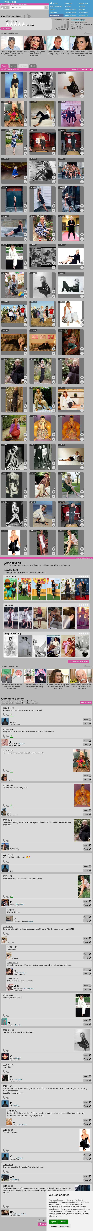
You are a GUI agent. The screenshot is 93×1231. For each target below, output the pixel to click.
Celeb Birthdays (71, 12)
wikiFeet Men (54, 15)
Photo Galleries (56, 6)
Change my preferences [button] (60, 1226)
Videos (52, 9)
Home (55, 3)
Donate (82, 6)
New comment (86, 702)
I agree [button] (53, 1222)
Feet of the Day (70, 9)
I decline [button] (63, 1222)
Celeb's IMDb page (78, 19)
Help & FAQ (83, 3)
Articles (68, 6)
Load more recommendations (78, 661)
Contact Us (83, 15)
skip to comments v (84, 558)
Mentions (53, 12)
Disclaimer (83, 12)
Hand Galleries (70, 15)
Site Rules (68, 3)
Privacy (82, 9)
